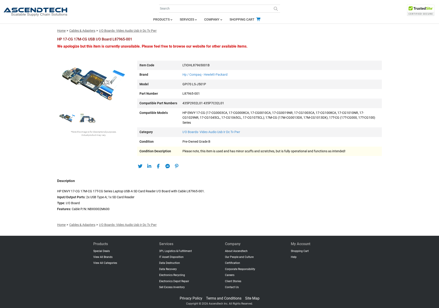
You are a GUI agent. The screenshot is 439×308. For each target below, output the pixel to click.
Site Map (252, 298)
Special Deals (101, 251)
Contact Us (232, 287)
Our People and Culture (239, 257)
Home (61, 31)
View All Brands (102, 257)
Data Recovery (168, 269)
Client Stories (233, 281)
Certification (232, 263)
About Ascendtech (236, 251)
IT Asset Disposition (171, 257)
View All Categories (105, 263)
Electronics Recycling (172, 275)
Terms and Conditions (223, 298)
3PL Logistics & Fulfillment (175, 251)
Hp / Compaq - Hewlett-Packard (205, 75)
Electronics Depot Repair (174, 281)
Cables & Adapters (82, 31)
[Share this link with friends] (140, 166)
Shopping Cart (242, 19)
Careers (229, 275)
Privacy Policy (191, 298)
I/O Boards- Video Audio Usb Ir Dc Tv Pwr (128, 31)
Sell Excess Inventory (172, 287)
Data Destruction (169, 263)
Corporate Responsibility (240, 269)
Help (294, 257)
